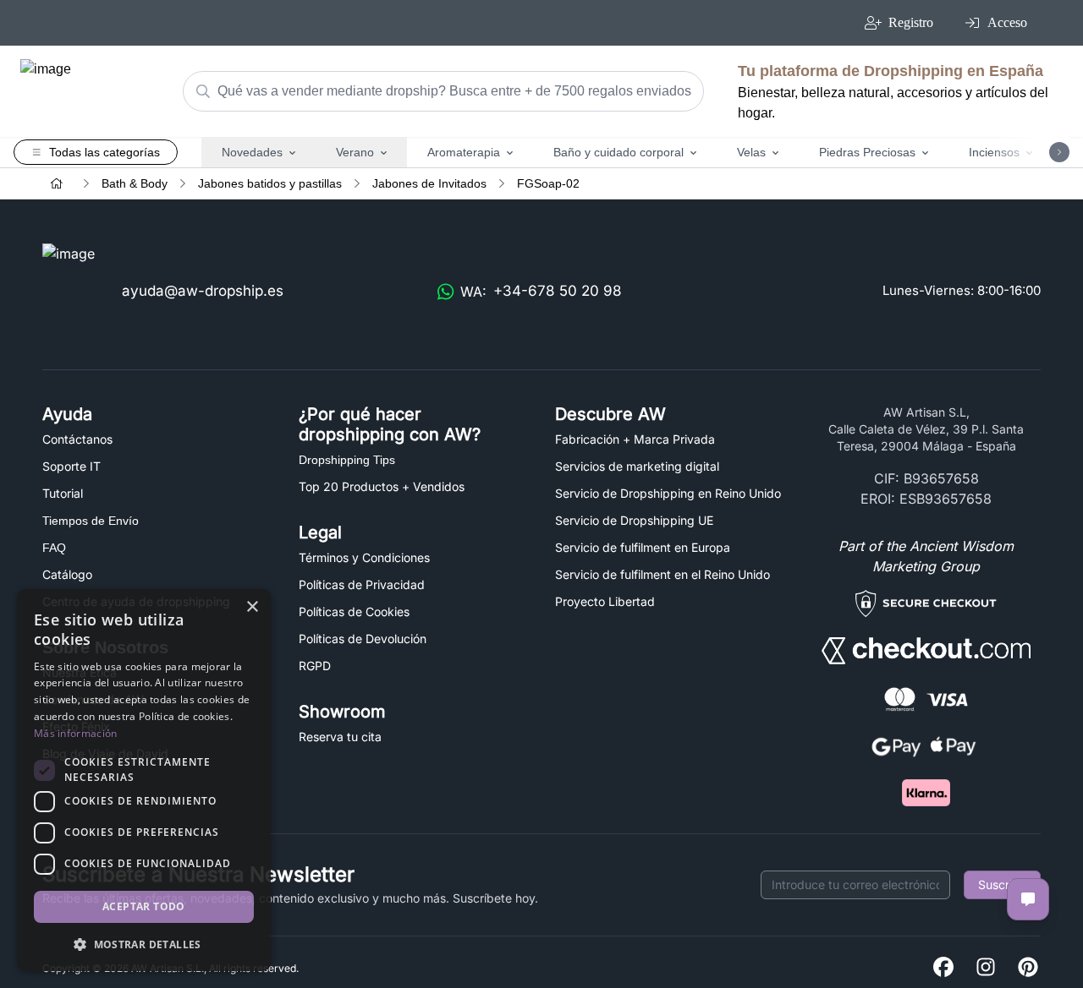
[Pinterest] (1028, 968)
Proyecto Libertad (605, 601)
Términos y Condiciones (364, 557)
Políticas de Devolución (362, 638)
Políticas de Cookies (354, 611)
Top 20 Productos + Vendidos (382, 486)
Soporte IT (71, 466)
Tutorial (62, 493)
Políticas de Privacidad (362, 584)
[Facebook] (943, 968)
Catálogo (67, 574)
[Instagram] (985, 968)
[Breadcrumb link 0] (56, 183)
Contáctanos (77, 439)
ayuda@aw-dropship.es (202, 290)
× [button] (251, 607)
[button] (144, 944)
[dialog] (144, 780)
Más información (76, 733)
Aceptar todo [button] (143, 906)
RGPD (315, 665)
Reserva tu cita (340, 736)
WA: (541, 291)
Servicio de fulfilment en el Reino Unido (662, 574)
